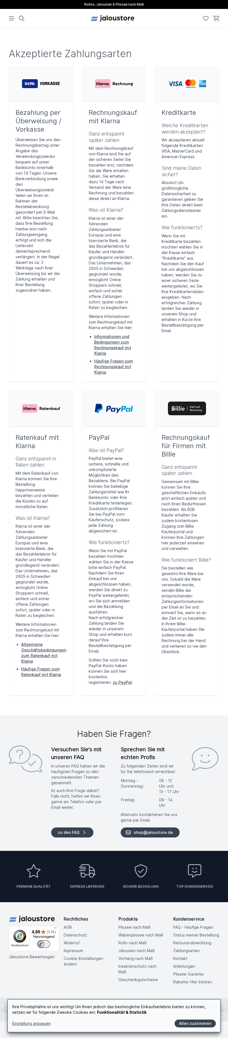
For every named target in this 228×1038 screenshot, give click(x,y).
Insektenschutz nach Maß (137, 969)
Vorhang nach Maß (135, 958)
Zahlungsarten (186, 950)
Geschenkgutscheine (138, 979)
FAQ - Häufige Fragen (193, 927)
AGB (68, 927)
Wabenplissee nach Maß (140, 935)
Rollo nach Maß (132, 942)
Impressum (73, 950)
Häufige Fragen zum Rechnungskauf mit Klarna (113, 367)
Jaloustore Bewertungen (31, 956)
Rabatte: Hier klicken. (193, 981)
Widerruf (72, 942)
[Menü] (55, 929)
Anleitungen (184, 966)
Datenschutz (75, 935)
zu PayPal (122, 682)
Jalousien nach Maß (136, 950)
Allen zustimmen (195, 1023)
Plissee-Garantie (188, 974)
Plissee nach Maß (134, 927)
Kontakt (180, 958)
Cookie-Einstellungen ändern (83, 961)
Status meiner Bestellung (196, 935)
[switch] (43, 944)
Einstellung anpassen (31, 1023)
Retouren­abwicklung (192, 942)
